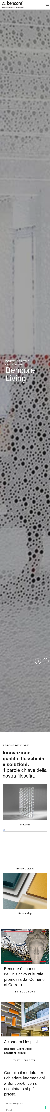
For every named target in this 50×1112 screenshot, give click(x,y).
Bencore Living (25, 868)
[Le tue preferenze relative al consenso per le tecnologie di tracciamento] (45, 1107)
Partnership (25, 913)
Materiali (25, 824)
